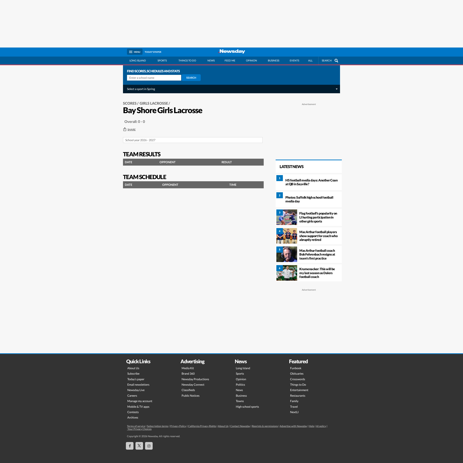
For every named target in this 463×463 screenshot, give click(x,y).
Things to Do (298, 384)
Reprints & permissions (265, 426)
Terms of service (136, 426)
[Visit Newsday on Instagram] (149, 446)
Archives (132, 417)
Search (191, 77)
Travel (294, 406)
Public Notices (190, 395)
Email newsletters (138, 384)
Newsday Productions (195, 379)
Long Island (137, 60)
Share (132, 129)
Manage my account (139, 401)
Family (294, 401)
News (211, 60)
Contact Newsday (240, 426)
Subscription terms (157, 426)
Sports (162, 60)
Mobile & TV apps (138, 406)
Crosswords (297, 379)
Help (311, 426)
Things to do (187, 60)
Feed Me (230, 60)
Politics (240, 384)
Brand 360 (188, 373)
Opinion (251, 60)
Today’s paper (135, 379)
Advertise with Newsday (293, 426)
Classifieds (188, 390)
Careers (132, 395)
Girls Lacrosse (154, 103)
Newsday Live (136, 390)
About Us (133, 368)
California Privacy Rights (202, 426)
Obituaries (296, 373)
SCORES (130, 103)
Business (273, 60)
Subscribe (133, 373)
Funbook (295, 368)
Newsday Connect (193, 384)
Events (294, 60)
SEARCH (327, 60)
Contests (133, 412)
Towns (240, 401)
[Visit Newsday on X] (139, 446)
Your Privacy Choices (139, 428)
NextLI (294, 412)
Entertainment (299, 390)
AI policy (321, 426)
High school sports (247, 406)
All (310, 60)
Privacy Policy (178, 426)
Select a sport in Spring (141, 89)
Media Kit (188, 368)
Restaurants (297, 395)
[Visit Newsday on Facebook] (129, 446)
